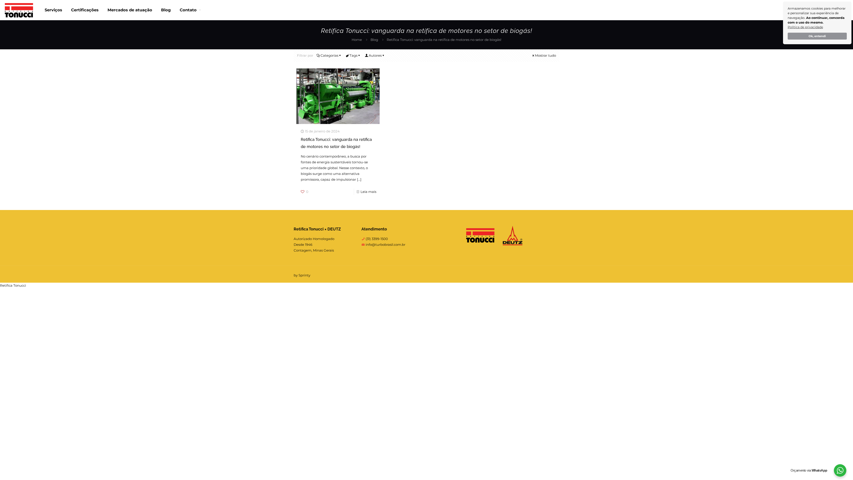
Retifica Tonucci (13, 285)
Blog (374, 40)
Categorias (329, 55)
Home (357, 40)
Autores (375, 55)
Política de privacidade (805, 27)
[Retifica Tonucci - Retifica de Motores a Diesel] (19, 10)
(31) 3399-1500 (376, 239)
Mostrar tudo (545, 55)
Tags (353, 55)
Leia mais (368, 192)
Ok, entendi (817, 36)
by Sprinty (302, 275)
